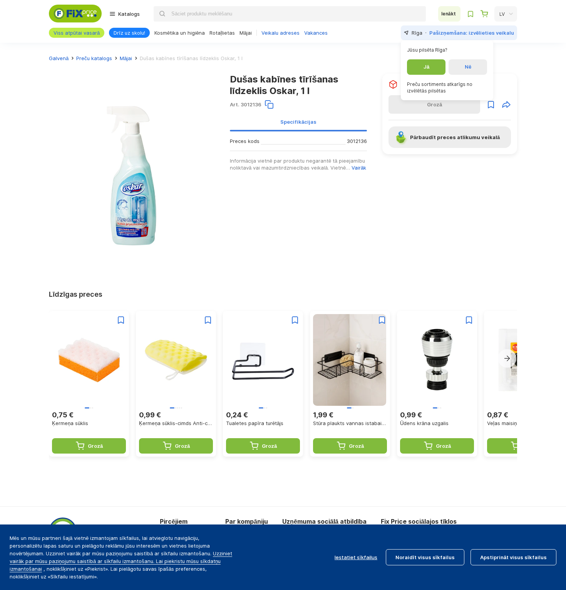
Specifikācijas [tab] (298, 122)
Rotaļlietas (222, 33)
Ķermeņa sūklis (70, 423)
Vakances (316, 33)
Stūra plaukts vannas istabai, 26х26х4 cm (350, 423)
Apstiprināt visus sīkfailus (513, 557)
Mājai (245, 33)
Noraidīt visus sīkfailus (425, 557)
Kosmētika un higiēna (179, 33)
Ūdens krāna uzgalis (424, 423)
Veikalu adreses (280, 33)
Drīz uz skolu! (129, 33)
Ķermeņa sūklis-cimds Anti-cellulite (176, 423)
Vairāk (359, 168)
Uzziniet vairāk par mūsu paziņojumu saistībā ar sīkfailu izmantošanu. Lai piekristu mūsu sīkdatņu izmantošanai (121, 561)
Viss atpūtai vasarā (77, 33)
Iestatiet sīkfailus (356, 557)
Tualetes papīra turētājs (254, 423)
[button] (507, 358)
